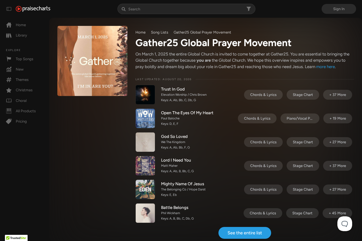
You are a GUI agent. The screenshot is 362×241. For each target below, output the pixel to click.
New (20, 69)
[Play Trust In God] (145, 95)
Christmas (24, 90)
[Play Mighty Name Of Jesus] (145, 189)
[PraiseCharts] (33, 9)
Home (21, 25)
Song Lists (159, 32)
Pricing (21, 121)
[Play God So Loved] (145, 142)
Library (21, 35)
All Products (26, 111)
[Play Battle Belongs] (145, 213)
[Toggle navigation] (9, 9)
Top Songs (24, 59)
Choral (21, 100)
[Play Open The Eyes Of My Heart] (145, 118)
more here (325, 66)
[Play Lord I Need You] (145, 166)
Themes (22, 79)
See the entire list (245, 233)
